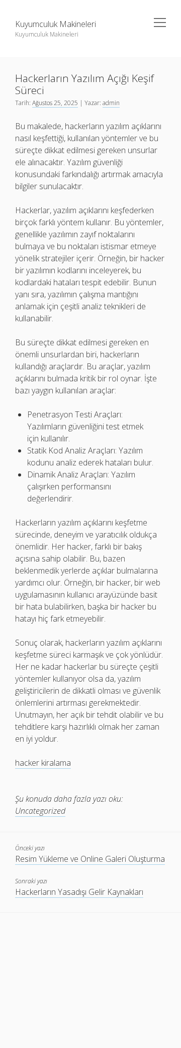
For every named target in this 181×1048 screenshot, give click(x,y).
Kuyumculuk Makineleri (55, 24)
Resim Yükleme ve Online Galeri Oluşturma (90, 858)
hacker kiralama (43, 762)
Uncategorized (40, 810)
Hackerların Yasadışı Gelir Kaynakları (79, 891)
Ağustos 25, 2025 (55, 103)
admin (111, 103)
